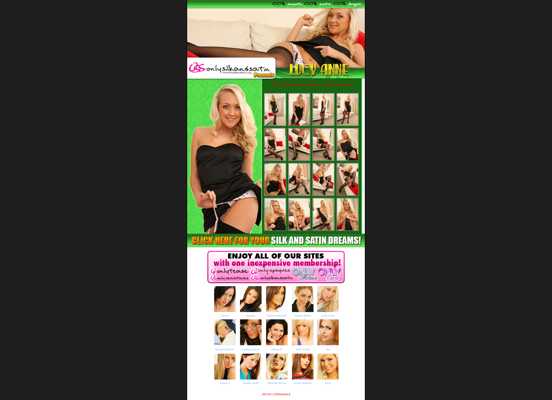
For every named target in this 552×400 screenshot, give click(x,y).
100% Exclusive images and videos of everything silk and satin (312, 84)
